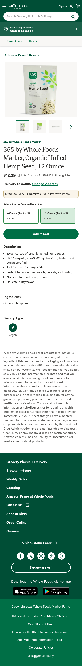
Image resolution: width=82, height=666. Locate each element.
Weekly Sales (16, 479)
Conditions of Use (40, 624)
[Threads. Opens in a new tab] (61, 556)
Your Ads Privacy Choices (51, 616)
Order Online (16, 522)
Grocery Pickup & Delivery (26, 461)
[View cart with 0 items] (77, 6)
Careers (12, 531)
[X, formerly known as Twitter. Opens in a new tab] (30, 556)
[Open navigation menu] (4, 6)
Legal (59, 640)
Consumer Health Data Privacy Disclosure (40, 632)
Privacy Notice (22, 616)
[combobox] (37, 16)
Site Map (23, 640)
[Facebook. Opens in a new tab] (20, 556)
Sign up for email (41, 567)
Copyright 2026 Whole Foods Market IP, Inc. (41, 606)
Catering (13, 487)
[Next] (39, 97)
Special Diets (16, 513)
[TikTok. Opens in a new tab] (51, 556)
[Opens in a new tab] (26, 591)
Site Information (42, 640)
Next (71, 127)
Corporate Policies (41, 647)
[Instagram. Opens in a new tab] (41, 556)
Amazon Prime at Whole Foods (30, 496)
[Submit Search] (73, 16)
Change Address (45, 184)
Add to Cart (41, 234)
